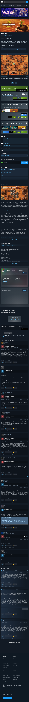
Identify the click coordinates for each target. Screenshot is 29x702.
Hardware (15, 663)
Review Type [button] (3, 326)
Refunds (4, 681)
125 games (6, 435)
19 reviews (6, 393)
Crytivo (6, 37)
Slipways (19, 594)
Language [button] (20, 326)
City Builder (4, 49)
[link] (17, 98)
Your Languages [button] (8, 333)
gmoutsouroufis (7, 434)
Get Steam (15, 673)
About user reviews (4, 312)
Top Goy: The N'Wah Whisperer (10, 457)
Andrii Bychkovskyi (9, 35)
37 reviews (6, 368)
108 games (6, 507)
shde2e (5, 551)
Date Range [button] (3, 328)
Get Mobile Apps (7, 698)
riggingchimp (7, 412)
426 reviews (6, 413)
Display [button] (16, 328)
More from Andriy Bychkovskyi (15, 270)
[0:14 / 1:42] (14, 63)
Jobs (14, 660)
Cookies (4, 679)
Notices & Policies (6, 677)
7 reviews (5, 481)
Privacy (4, 673)
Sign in (2, 78)
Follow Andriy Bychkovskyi (12, 278)
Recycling (15, 665)
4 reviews (5, 343)
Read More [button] (25, 609)
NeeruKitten (6, 366)
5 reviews (11, 435)
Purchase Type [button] (12, 326)
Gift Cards (5, 667)
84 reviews (6, 459)
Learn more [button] (24, 162)
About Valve (15, 658)
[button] (3, 5)
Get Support (15, 677)
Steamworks (5, 663)
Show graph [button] (24, 328)
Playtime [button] (10, 328)
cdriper (5, 532)
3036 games (6, 533)
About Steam (5, 658)
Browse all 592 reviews (14, 642)
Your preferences (12, 312)
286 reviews (12, 533)
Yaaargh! (6, 342)
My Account (15, 679)
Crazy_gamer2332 (8, 392)
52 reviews (6, 552)
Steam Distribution (6, 665)
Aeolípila (6, 505)
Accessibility (5, 675)
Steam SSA (5, 660)
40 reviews (11, 507)
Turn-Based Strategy (13, 49)
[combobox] (15, 2)
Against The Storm (12, 594)
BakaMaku (6, 480)
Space (21, 49)
